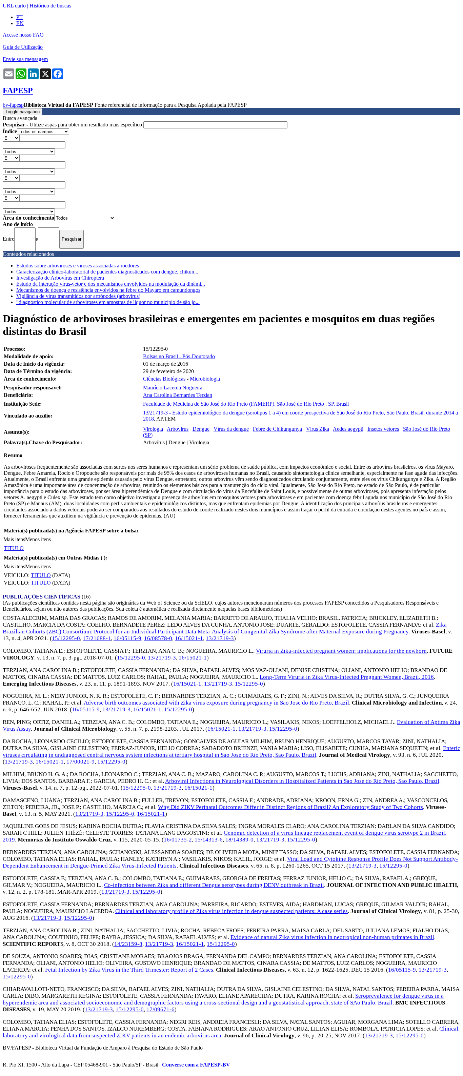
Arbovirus (177, 429)
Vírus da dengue (231, 429)
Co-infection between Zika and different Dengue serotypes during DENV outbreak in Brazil (214, 885)
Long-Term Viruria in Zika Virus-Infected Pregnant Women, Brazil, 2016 (347, 677)
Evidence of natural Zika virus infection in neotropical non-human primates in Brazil (332, 937)
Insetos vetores (383, 429)
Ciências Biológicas (164, 379)
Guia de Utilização (23, 47)
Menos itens (38, 539)
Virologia (153, 429)
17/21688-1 (97, 638)
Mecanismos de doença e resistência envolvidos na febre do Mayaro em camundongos (108, 290)
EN (20, 23)
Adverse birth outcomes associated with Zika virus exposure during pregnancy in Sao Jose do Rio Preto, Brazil (216, 702)
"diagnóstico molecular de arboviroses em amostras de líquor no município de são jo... (108, 302)
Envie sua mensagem (25, 59)
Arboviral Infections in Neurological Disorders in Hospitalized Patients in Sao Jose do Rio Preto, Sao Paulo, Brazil (302, 781)
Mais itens (14, 539)
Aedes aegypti (348, 429)
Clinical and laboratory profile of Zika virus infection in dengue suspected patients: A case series (231, 911)
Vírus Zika (317, 429)
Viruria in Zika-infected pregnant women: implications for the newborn (341, 651)
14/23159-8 (128, 944)
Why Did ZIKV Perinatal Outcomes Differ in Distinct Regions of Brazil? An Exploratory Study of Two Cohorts (290, 807)
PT (19, 17)
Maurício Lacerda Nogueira (172, 387)
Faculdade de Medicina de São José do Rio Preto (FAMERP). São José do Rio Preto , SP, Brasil (246, 404)
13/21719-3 (220, 638)
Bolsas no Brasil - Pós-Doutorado (179, 356)
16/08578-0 (158, 638)
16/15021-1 (189, 638)
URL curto (14, 5)
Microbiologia (205, 379)
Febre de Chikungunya (277, 429)
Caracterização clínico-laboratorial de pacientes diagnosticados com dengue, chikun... (107, 272)
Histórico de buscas (50, 5)
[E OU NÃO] (11, 138)
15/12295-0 (66, 638)
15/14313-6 (209, 839)
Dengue (201, 429)
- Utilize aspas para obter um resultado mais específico (73, 124)
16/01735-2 (178, 839)
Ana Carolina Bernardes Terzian (177, 395)
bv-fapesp (13, 105)
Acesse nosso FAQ (23, 35)
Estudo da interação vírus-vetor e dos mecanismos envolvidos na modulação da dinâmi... (110, 284)
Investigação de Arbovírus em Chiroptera (60, 278)
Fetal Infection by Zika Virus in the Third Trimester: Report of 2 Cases (129, 970)
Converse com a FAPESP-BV (196, 1065)
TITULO (14, 548)
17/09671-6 (160, 1009)
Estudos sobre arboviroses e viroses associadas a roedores (77, 265)
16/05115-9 (127, 638)
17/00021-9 (80, 761)
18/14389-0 (239, 839)
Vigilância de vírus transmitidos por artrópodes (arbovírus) (78, 296)
